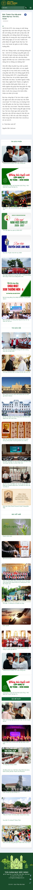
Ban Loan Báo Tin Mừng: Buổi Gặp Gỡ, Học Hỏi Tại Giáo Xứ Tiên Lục (16, 320)
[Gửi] (25, 7)
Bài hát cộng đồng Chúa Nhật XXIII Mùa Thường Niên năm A (16, 298)
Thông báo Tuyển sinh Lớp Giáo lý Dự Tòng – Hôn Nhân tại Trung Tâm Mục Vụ (16, 186)
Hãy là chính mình (7, 536)
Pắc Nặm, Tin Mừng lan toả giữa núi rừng (13, 603)
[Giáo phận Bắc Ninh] (9, 3)
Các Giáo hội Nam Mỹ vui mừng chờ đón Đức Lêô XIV (16, 372)
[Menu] (31, 8)
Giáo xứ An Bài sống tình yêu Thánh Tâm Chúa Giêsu (17, 842)
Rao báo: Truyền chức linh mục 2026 (12, 252)
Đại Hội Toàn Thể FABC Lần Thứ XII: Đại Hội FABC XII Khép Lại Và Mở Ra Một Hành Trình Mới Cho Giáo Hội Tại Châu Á (16, 485)
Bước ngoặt (6, 625)
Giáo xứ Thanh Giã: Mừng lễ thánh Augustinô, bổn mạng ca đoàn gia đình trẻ (16, 648)
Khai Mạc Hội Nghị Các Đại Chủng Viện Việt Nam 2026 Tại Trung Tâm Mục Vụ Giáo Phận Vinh (17, 462)
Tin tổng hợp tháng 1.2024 (10, 764)
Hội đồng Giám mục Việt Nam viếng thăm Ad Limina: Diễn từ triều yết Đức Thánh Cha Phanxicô (16, 770)
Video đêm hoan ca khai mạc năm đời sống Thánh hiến (16, 742)
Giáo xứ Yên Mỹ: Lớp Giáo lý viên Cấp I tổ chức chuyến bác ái (17, 720)
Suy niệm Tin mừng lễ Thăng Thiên (12, 820)
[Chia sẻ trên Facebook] (25, 14)
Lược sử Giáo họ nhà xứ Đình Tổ (11, 792)
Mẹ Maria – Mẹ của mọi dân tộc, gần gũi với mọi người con (17, 208)
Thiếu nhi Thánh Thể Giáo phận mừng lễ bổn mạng (16, 814)
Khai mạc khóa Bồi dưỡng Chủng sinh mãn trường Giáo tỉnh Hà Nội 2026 (16, 350)
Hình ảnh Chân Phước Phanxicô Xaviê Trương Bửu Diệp (16, 506)
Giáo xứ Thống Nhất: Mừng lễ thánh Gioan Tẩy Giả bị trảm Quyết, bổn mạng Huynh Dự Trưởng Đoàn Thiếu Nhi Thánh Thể (16, 582)
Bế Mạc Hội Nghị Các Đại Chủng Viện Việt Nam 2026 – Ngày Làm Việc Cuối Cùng (17, 417)
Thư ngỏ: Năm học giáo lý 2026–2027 (12, 230)
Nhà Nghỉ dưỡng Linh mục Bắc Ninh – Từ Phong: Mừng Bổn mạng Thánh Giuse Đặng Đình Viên (17, 275)
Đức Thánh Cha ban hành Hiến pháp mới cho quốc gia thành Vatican (16, 395)
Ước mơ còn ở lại (7, 558)
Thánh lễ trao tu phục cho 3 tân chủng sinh (14, 163)
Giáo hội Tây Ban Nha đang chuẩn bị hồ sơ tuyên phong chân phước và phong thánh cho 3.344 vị (15, 439)
